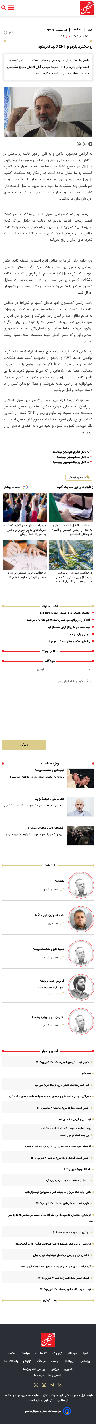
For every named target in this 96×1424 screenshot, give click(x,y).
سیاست (76, 29)
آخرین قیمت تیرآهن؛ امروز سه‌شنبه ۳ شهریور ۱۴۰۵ (62, 1062)
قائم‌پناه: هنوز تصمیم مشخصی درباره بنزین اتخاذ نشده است (58, 1146)
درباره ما (39, 1375)
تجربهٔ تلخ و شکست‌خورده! (49, 770)
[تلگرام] (52, 1386)
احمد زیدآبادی (51, 889)
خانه (89, 30)
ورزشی (55, 1369)
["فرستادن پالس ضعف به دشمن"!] (80, 836)
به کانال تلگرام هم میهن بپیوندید (71, 452)
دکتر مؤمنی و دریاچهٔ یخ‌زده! (49, 799)
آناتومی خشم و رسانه (52, 981)
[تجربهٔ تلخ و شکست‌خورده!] (80, 778)
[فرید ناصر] (81, 987)
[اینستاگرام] (44, 1386)
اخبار (85, 1353)
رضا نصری (53, 923)
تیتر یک (58, 1353)
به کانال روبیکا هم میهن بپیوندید (71, 462)
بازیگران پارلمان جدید (78, 634)
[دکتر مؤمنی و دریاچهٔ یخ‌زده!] (80, 807)
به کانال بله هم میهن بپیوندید (73, 457)
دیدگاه (24, 745)
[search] (3, 8)
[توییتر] (36, 1386)
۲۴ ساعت (41, 1353)
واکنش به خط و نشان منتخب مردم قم (69, 641)
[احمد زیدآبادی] (81, 885)
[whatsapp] (79, 144)
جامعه (55, 1361)
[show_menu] (11, 8)
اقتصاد (11, 1353)
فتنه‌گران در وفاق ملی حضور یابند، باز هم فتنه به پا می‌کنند (58, 620)
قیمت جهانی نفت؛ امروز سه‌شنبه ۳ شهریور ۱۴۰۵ (63, 1278)
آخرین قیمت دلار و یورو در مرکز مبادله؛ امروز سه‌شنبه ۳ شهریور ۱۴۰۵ (55, 1266)
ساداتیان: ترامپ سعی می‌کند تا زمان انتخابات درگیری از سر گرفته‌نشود (53, 1244)
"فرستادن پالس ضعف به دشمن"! (46, 828)
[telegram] (90, 144)
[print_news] (5, 32)
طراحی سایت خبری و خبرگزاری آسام (43, 1411)
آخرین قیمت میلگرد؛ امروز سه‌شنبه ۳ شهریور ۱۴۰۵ (63, 1108)
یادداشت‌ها (11, 1361)
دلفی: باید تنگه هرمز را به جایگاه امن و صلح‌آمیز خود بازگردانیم (58, 1192)
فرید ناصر (54, 994)
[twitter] (85, 144)
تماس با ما (55, 1375)
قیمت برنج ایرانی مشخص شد (74, 1119)
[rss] (60, 1386)
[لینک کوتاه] (11, 33)
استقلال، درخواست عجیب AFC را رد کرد (67, 1181)
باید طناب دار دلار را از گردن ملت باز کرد (69, 627)
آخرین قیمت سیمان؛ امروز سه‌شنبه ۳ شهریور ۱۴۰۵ (62, 1203)
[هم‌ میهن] (48, 1340)
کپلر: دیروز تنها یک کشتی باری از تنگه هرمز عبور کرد (62, 1085)
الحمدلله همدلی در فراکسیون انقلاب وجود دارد (65, 613)
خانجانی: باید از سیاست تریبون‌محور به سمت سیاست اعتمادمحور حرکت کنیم (50, 1096)
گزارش (27, 1361)
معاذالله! (59, 881)
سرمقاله (73, 1353)
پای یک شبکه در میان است (74, 1135)
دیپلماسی (86, 1361)
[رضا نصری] (81, 919)
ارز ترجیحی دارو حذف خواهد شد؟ (71, 1232)
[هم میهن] (87, 8)
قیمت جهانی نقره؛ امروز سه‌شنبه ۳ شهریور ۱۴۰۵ (65, 1289)
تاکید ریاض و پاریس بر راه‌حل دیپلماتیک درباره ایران (61, 1255)
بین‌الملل (69, 1361)
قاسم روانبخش (77, 477)
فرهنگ (41, 1361)
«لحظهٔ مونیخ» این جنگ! (49, 915)
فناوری (68, 1369)
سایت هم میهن (30, 1395)
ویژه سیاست (50, 764)
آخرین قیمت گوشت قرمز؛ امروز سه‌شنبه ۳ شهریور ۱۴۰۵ (60, 1158)
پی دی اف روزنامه (34, 1369)
